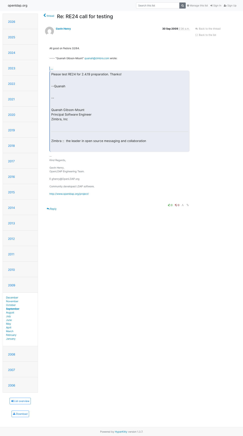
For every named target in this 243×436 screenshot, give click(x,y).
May (8, 323)
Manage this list (198, 5)
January (10, 338)
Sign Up (232, 5)
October (11, 304)
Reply (53, 208)
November (12, 301)
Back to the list (207, 34)
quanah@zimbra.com (96, 58)
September (12, 308)
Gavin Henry (63, 28)
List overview (21, 401)
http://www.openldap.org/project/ (69, 193)
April (8, 327)
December (12, 297)
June (9, 319)
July (8, 316)
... (52, 68)
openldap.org (17, 5)
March (9, 331)
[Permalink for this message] (188, 205)
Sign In (217, 5)
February (11, 334)
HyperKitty (121, 431)
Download (21, 413)
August (10, 312)
